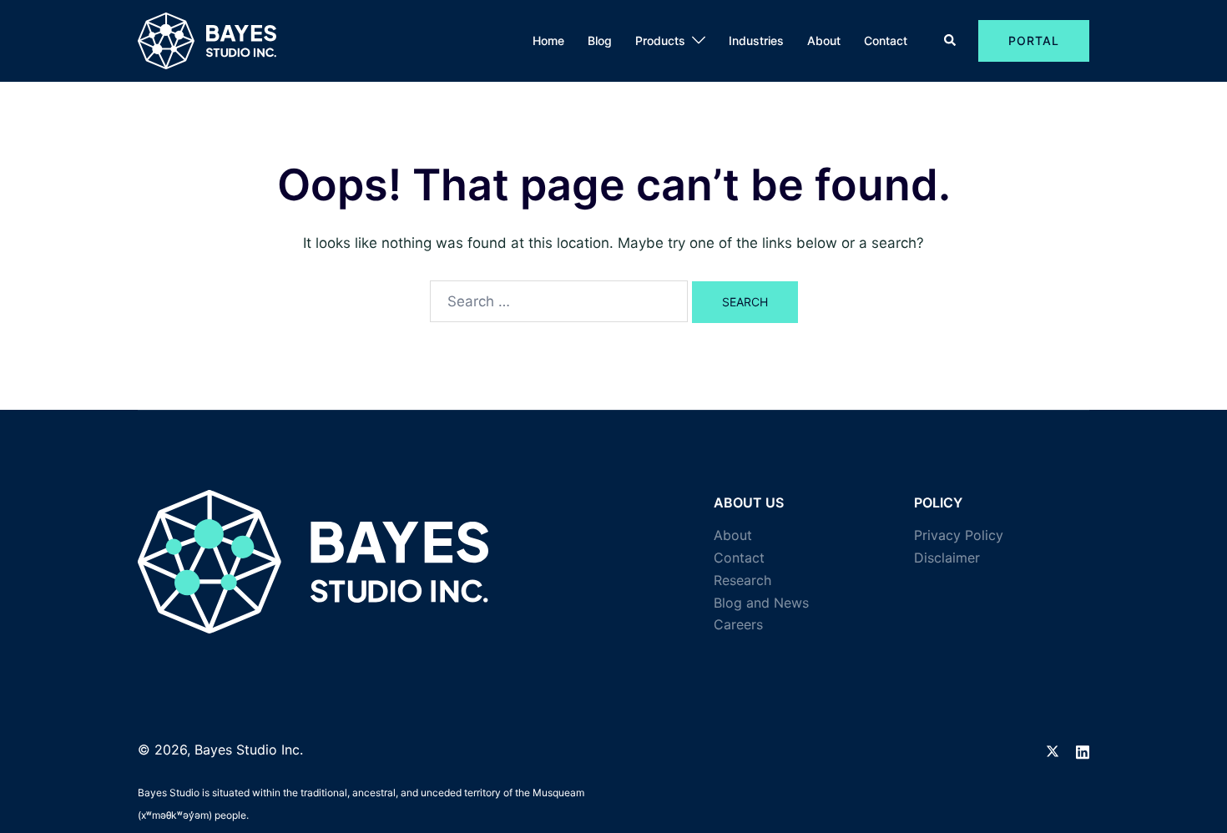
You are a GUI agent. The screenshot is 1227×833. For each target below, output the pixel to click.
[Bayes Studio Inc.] (207, 40)
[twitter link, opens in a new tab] (1052, 749)
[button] (950, 41)
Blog (600, 40)
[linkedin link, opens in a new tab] (1082, 749)
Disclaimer (947, 557)
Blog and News (761, 602)
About (824, 40)
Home (548, 40)
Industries (756, 40)
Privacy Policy (958, 535)
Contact (885, 40)
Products (660, 40)
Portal (1033, 40)
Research (742, 580)
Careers (738, 624)
